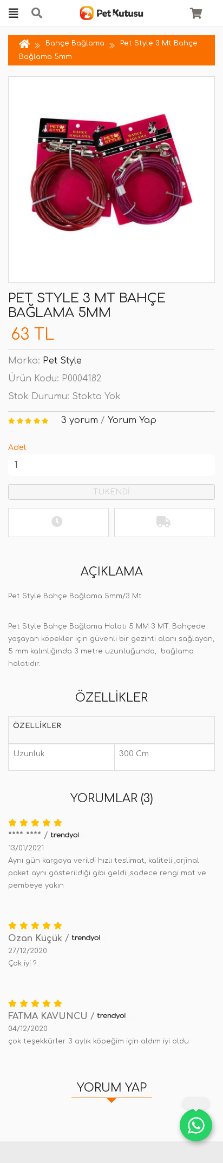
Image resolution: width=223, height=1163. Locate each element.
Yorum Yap (132, 420)
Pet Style (62, 361)
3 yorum (79, 420)
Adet (17, 448)
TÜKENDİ (111, 492)
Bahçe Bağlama (74, 43)
